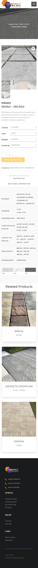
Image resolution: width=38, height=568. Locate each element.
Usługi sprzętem (11, 502)
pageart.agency (18, 558)
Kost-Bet (8, 524)
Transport (8, 507)
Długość (5, 140)
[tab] (19, 178)
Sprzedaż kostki (10, 505)
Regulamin (9, 540)
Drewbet (8, 521)
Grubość (5, 128)
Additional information (19, 184)
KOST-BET (19, 24)
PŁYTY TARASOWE (26, 168)
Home (11, 24)
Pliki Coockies (10, 537)
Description (19, 178)
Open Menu (33, 4)
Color (4, 134)
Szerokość (6, 145)
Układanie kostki (11, 499)
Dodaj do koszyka (13, 160)
